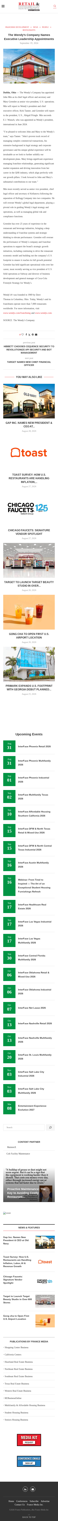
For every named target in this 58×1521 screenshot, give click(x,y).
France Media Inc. (35, 1504)
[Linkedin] (25, 1489)
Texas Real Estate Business (17, 1384)
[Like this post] (22, 334)
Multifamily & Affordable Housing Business (25, 1405)
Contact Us (20, 1504)
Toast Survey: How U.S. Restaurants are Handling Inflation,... (29, 478)
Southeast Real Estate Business (19, 1376)
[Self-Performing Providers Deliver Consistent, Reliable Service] (29, 1184)
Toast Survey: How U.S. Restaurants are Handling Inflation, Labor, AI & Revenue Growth (17, 1262)
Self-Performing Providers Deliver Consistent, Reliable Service (26, 1193)
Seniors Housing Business (16, 1420)
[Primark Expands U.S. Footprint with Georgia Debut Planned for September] (29, 664)
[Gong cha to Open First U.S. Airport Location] (29, 612)
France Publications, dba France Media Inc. (32, 1510)
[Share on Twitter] (29, 334)
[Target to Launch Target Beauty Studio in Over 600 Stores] (29, 560)
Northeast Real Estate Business (19, 1369)
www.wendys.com (43, 313)
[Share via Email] (36, 334)
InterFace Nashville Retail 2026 (35, 1023)
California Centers (13, 1354)
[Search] (54, 6)
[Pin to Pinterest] (33, 334)
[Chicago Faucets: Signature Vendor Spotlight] (29, 508)
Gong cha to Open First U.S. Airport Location (16, 1317)
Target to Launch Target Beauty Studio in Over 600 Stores (17, 1299)
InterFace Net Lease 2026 (32, 1008)
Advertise (45, 1501)
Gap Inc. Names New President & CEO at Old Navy (16, 1240)
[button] (6, 1184)
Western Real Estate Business (18, 1391)
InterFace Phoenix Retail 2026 (34, 746)
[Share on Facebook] (26, 334)
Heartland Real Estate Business (19, 1362)
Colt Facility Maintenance (18, 1153)
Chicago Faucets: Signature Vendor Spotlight (13, 1279)
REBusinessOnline (13, 1398)
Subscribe (34, 1501)
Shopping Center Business (16, 1347)
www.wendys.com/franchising (17, 313)
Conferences (21, 1501)
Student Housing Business (16, 1412)
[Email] (32, 1489)
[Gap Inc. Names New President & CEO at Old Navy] (29, 401)
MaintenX (11, 1147)
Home (11, 1501)
